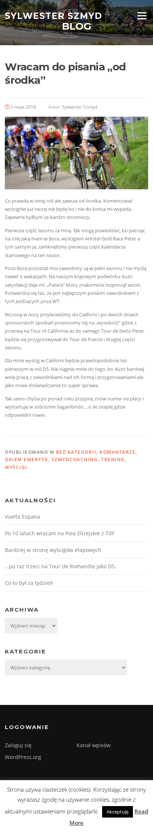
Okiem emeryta (26, 459)
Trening (113, 459)
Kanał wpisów (93, 745)
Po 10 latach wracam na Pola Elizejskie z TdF (59, 533)
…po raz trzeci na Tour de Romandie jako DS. (60, 566)
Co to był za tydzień (29, 582)
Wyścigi (16, 467)
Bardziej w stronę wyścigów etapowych (53, 549)
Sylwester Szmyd (53, 15)
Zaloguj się (18, 745)
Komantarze (118, 452)
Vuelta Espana (22, 516)
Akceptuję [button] (117, 811)
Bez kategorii (76, 452)
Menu (141, 15)
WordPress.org (23, 757)
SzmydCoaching (75, 459)
